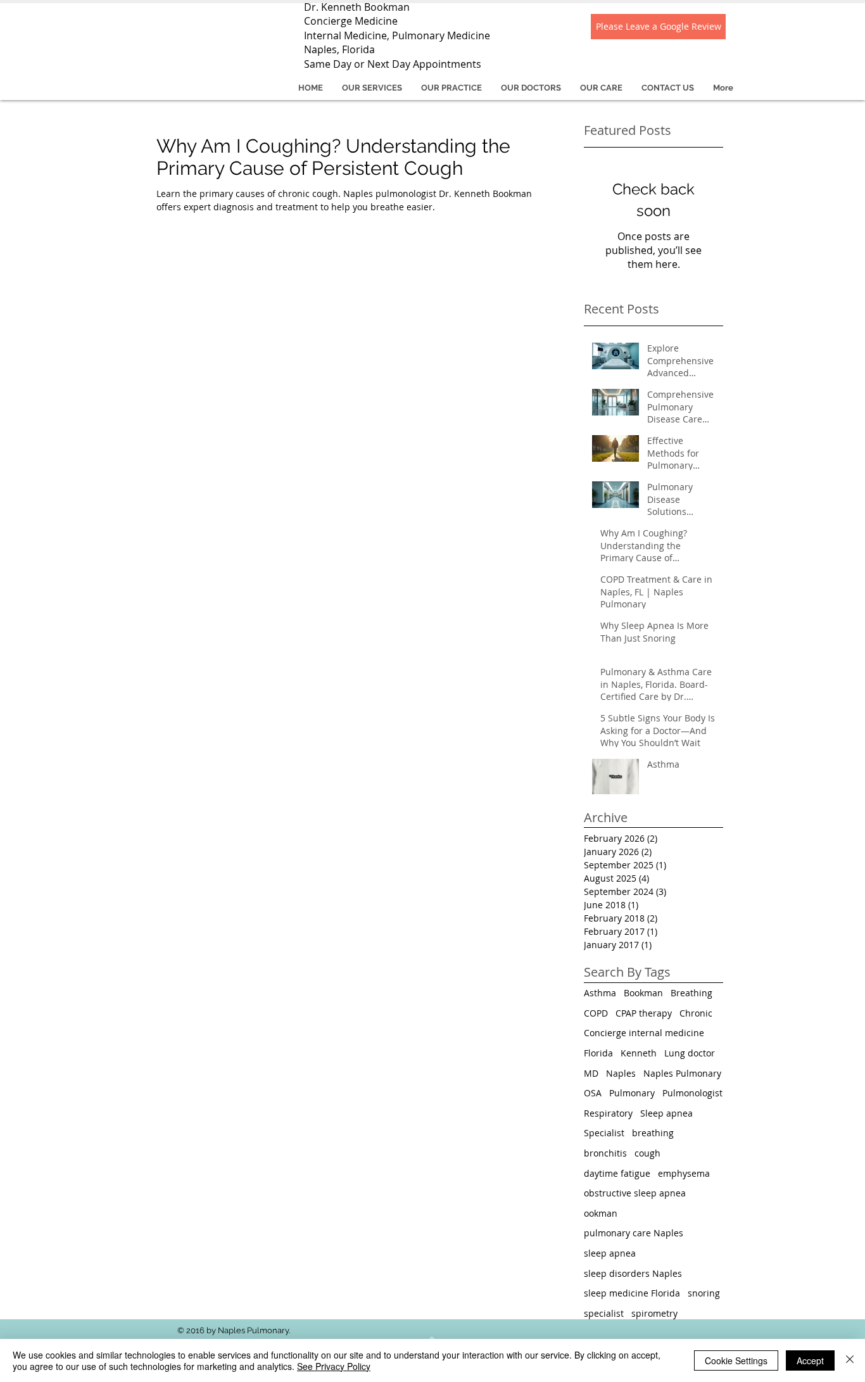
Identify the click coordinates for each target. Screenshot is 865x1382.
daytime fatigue (617, 1173)
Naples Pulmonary (682, 1073)
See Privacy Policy (333, 1366)
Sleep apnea (666, 1113)
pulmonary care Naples (633, 1233)
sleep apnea (610, 1253)
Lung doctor (689, 1053)
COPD (596, 1013)
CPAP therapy (644, 1013)
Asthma (600, 993)
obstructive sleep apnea (635, 1193)
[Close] (849, 1360)
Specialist (604, 1133)
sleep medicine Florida (632, 1293)
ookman (600, 1213)
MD (591, 1073)
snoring (704, 1293)
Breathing (691, 993)
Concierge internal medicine (644, 1033)
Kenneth (639, 1053)
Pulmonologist (692, 1093)
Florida (598, 1053)
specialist (604, 1313)
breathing (653, 1133)
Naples (621, 1073)
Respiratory (608, 1113)
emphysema (684, 1173)
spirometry (654, 1313)
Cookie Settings (736, 1360)
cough (647, 1153)
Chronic (695, 1013)
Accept (810, 1360)
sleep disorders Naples (633, 1273)
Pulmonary (632, 1093)
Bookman (643, 993)
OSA (593, 1093)
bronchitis (605, 1153)
